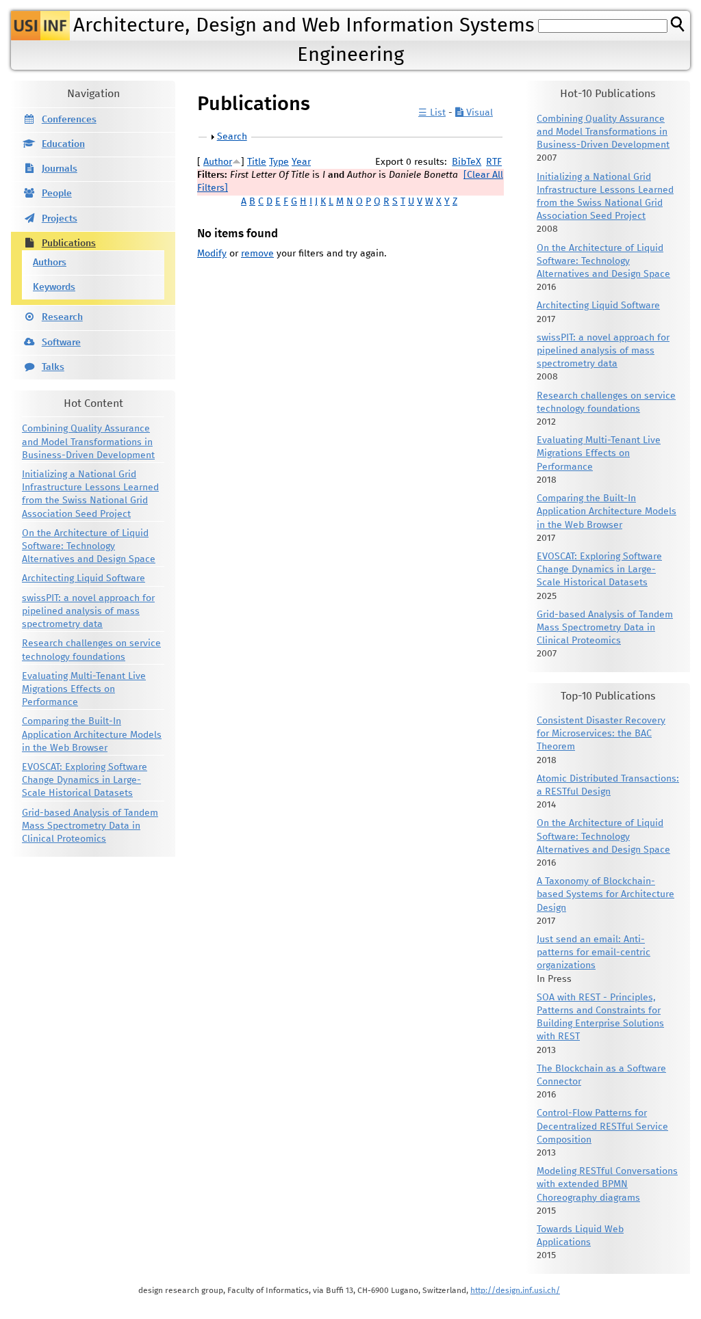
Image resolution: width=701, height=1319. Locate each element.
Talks (53, 367)
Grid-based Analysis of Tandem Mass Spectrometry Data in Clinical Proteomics (90, 826)
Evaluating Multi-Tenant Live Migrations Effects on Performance (84, 689)
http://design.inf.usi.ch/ (515, 1290)
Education (63, 144)
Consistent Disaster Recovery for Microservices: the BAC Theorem (601, 733)
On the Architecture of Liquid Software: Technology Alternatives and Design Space (88, 546)
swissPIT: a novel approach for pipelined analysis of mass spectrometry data (88, 611)
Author (217, 162)
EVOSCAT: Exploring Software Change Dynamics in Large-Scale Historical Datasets (84, 780)
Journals (59, 169)
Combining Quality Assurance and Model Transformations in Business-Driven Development (88, 441)
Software (61, 342)
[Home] (40, 25)
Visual (478, 113)
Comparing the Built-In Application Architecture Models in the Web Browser (92, 734)
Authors (49, 262)
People (57, 193)
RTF (494, 162)
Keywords (54, 287)
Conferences (69, 119)
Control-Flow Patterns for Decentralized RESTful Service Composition (602, 1126)
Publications (69, 243)
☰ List (432, 113)
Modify (212, 253)
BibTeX (466, 162)
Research (62, 317)
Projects (59, 219)
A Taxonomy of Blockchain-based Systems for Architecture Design (605, 894)
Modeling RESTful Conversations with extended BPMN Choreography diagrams (607, 1184)
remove (257, 253)
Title (256, 162)
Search (232, 137)
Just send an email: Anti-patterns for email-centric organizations (593, 952)
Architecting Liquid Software (83, 578)
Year (301, 162)
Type (279, 162)
